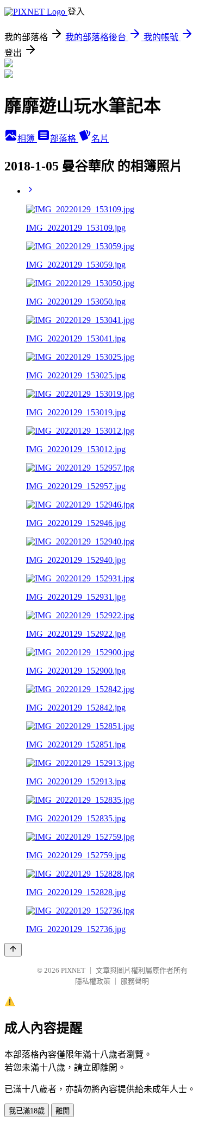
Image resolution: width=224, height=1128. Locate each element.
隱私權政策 (92, 981)
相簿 (27, 138)
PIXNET (73, 970)
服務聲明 (135, 981)
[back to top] (13, 949)
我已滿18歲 (27, 1111)
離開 (62, 1111)
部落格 (64, 138)
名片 (100, 138)
